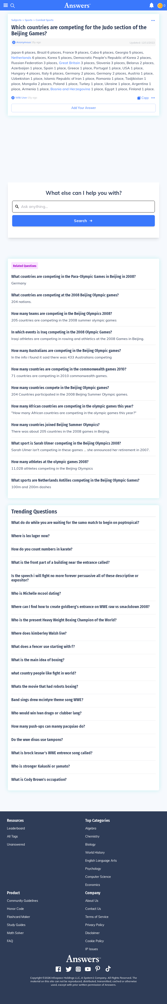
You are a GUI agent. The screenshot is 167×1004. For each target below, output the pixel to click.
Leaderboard (16, 828)
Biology (90, 844)
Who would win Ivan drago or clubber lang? (46, 713)
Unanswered (16, 844)
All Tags (12, 836)
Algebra (90, 828)
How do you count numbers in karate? (41, 549)
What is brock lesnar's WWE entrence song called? (51, 753)
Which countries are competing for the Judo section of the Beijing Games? (79, 30)
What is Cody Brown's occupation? (39, 779)
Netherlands (21, 57)
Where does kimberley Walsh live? (39, 633)
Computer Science (98, 877)
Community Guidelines (22, 901)
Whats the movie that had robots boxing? (44, 686)
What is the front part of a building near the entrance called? (60, 562)
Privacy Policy (94, 925)
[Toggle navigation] (5, 5)
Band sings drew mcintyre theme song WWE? (47, 699)
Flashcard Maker (18, 917)
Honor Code (15, 909)
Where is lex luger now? (30, 535)
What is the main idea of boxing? (37, 659)
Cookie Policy (94, 941)
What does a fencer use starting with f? (43, 646)
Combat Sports (44, 20)
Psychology (93, 869)
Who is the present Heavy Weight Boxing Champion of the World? (64, 620)
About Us (91, 901)
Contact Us (93, 909)
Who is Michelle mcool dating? (36, 593)
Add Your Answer (83, 108)
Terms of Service (97, 917)
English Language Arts (101, 861)
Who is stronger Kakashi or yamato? (40, 766)
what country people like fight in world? (43, 673)
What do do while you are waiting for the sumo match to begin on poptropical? (75, 522)
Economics (92, 885)
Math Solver (15, 933)
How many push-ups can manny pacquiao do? (48, 726)
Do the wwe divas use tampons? (37, 739)
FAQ (10, 941)
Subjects (16, 20)
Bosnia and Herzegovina (70, 89)
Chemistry (92, 836)
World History (95, 853)
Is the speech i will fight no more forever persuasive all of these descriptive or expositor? (75, 578)
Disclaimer (92, 933)
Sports (28, 20)
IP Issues (91, 949)
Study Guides (16, 925)
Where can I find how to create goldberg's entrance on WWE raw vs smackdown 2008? (80, 606)
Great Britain (69, 63)
